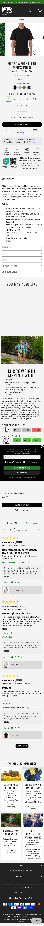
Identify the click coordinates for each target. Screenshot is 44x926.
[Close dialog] (42, 447)
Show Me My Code (22, 468)
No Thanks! (22, 473)
